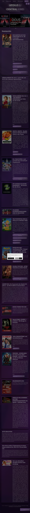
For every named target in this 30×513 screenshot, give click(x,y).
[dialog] (15, 256)
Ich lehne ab (17, 258)
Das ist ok (20, 258)
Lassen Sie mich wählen (11, 258)
